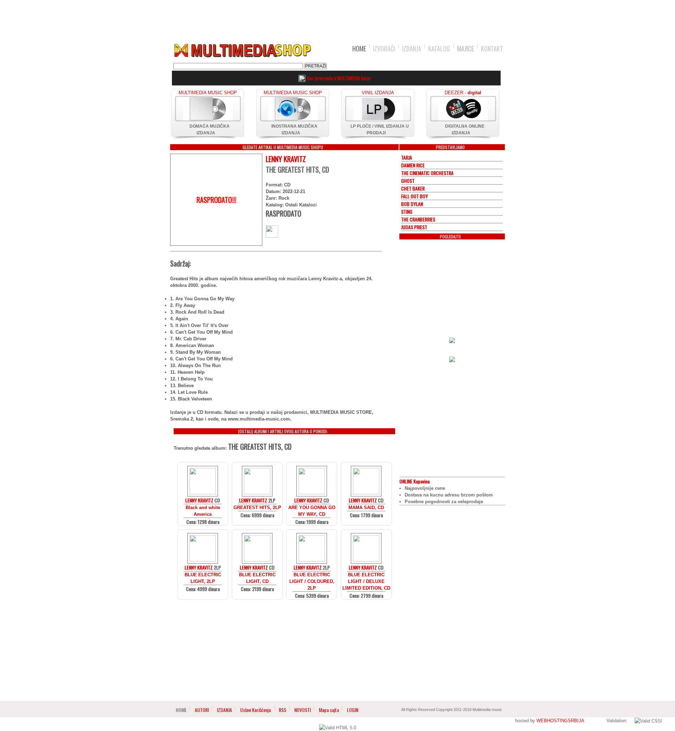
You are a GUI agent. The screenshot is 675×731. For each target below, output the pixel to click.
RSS (282, 709)
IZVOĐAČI (384, 48)
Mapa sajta (329, 709)
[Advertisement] (337, 18)
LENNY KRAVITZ (286, 159)
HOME (359, 48)
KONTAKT (492, 48)
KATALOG (439, 48)
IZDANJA (411, 48)
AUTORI (202, 709)
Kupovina (414, 481)
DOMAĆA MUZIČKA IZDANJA (209, 129)
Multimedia (242, 51)
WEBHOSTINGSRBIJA (560, 720)
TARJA (406, 157)
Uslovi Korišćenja (256, 709)
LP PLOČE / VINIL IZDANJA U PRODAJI (380, 129)
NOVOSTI (302, 709)
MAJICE (465, 48)
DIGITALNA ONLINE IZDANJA (464, 129)
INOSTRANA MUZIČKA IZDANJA (294, 129)
